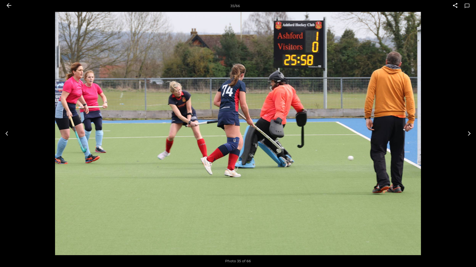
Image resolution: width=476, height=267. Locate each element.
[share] (455, 5)
